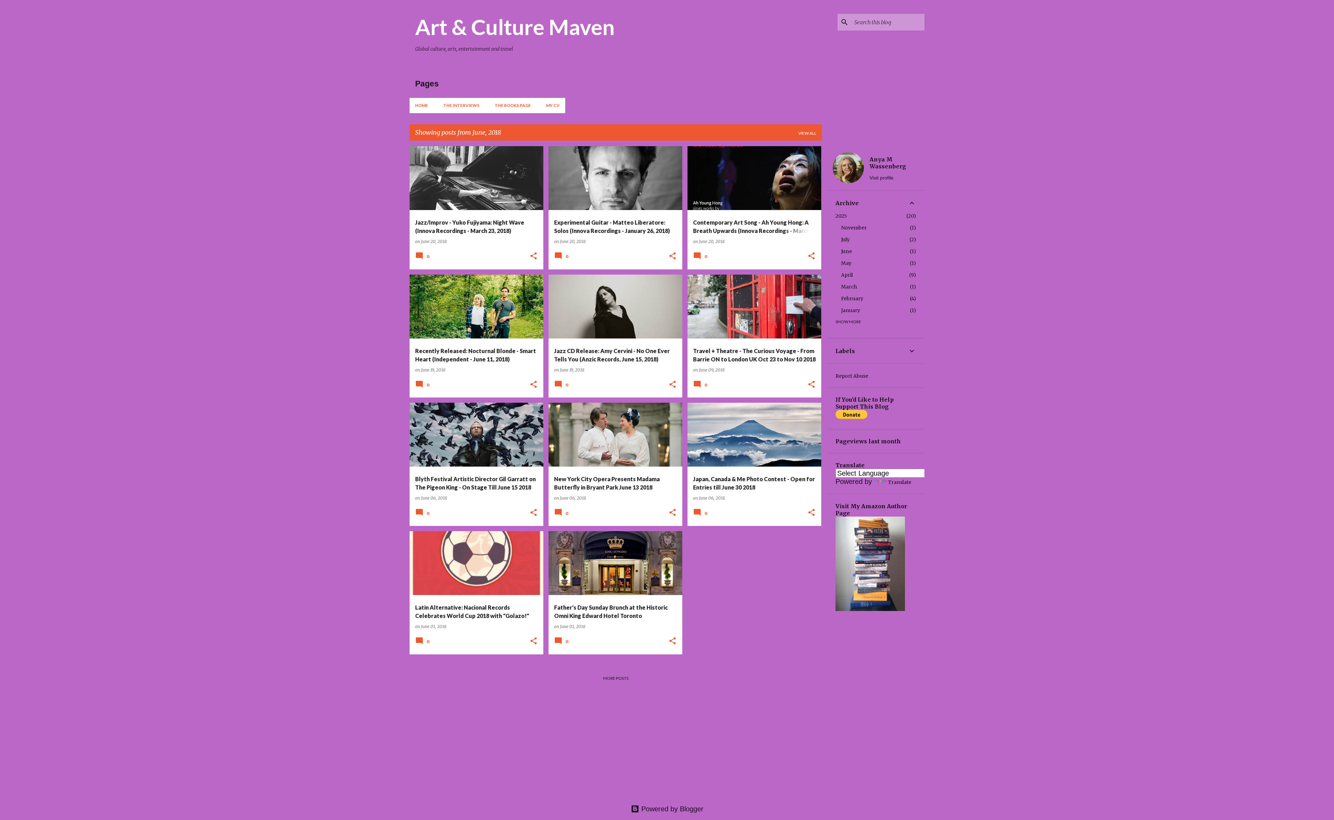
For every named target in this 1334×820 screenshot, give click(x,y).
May (846, 263)
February (852, 298)
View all (807, 133)
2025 (841, 216)
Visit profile (882, 178)
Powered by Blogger (671, 809)
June (846, 251)
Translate (899, 482)
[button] (533, 256)
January (850, 310)
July (845, 239)
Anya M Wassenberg (888, 163)
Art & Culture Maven (515, 27)
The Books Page (513, 105)
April (847, 275)
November (854, 228)
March (849, 287)
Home (421, 105)
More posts (615, 678)
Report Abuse (851, 376)
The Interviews (461, 105)
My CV (553, 105)
